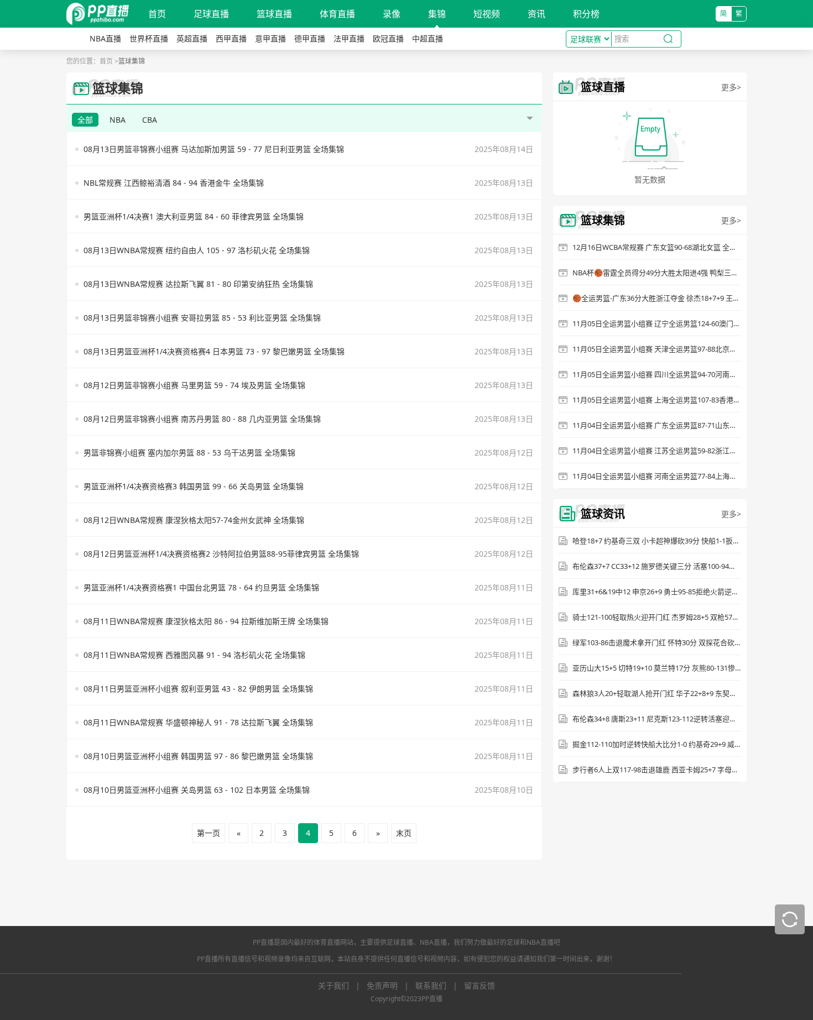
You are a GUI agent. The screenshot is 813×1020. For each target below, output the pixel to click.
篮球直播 (274, 14)
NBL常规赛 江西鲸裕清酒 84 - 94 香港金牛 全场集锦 (174, 182)
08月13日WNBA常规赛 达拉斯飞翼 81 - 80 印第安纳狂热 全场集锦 (198, 284)
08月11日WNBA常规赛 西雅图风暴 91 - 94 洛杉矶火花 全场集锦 (194, 655)
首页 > (109, 61)
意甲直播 (270, 38)
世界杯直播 (148, 38)
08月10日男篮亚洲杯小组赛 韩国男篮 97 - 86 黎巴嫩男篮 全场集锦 (198, 756)
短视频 (486, 14)
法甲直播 (348, 38)
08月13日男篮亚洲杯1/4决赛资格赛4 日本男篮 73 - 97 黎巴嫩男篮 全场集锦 (214, 351)
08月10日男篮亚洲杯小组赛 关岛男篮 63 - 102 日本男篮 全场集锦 (197, 789)
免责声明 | (391, 985)
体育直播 (337, 14)
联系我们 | (439, 985)
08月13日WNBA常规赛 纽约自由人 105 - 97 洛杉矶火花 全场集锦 (197, 250)
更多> (731, 87)
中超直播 (427, 38)
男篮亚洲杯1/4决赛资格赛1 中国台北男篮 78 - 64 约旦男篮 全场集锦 (201, 587)
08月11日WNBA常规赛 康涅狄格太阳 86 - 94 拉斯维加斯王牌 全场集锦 (206, 621)
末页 (403, 833)
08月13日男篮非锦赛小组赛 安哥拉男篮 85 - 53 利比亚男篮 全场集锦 (202, 317)
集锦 (437, 14)
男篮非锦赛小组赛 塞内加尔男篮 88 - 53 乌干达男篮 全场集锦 (189, 452)
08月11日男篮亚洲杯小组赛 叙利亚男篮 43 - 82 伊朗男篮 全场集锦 (198, 688)
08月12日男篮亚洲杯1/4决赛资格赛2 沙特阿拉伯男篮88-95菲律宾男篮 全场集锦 (221, 553)
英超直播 (191, 38)
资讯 (536, 14)
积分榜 (586, 14)
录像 (391, 14)
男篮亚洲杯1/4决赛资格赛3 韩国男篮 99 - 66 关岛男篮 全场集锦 (194, 486)
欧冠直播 (388, 38)
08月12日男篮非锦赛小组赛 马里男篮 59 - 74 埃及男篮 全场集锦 (194, 385)
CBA (149, 119)
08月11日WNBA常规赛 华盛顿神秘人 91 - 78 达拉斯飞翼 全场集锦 (198, 722)
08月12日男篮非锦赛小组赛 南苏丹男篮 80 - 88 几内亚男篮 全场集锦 (202, 419)
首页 (157, 14)
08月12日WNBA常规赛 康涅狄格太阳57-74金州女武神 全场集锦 (194, 520)
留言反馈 (479, 985)
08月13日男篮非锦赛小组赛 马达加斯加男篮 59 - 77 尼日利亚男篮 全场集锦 (214, 149)
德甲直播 (309, 38)
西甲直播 (231, 38)
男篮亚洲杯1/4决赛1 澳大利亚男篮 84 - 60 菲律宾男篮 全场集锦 (194, 216)
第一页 (208, 833)
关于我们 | (342, 985)
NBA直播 (105, 38)
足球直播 (211, 14)
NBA (118, 119)
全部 (85, 119)
